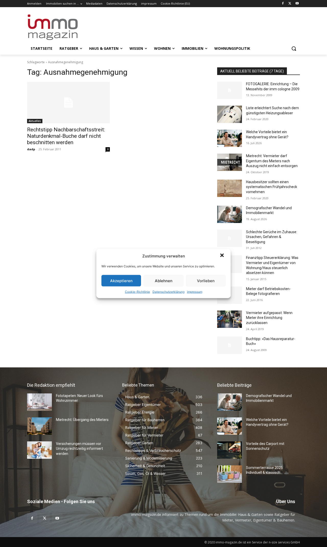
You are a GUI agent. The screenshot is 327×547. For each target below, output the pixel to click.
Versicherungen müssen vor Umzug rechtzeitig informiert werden (79, 449)
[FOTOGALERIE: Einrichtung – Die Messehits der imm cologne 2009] (229, 90)
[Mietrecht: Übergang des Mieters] (39, 426)
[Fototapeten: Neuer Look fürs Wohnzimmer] (39, 402)
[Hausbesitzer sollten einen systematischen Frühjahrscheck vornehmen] (229, 188)
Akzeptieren (121, 280)
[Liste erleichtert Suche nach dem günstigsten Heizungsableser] (229, 114)
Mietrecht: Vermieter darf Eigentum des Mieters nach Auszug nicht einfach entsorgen (272, 161)
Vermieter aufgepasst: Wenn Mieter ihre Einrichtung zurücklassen (269, 318)
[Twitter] (290, 4)
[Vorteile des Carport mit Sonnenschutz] (229, 450)
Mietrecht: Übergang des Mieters (82, 420)
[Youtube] (297, 4)
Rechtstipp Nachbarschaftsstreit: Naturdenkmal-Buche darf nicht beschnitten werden (66, 136)
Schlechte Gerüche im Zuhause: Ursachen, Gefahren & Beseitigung (271, 237)
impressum (194, 292)
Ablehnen (163, 280)
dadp (31, 149)
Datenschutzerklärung (168, 292)
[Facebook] (283, 4)
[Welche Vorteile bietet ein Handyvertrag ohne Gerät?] (229, 138)
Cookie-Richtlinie (137, 292)
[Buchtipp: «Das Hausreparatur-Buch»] (229, 345)
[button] (222, 256)
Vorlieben (206, 280)
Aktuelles (35, 121)
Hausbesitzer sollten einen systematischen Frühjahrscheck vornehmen (271, 187)
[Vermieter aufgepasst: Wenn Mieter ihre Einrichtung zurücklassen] (229, 319)
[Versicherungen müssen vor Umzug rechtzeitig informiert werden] (39, 450)
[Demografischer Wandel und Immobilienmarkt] (229, 214)
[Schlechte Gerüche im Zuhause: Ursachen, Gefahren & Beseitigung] (229, 238)
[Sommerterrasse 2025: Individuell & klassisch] (229, 474)
